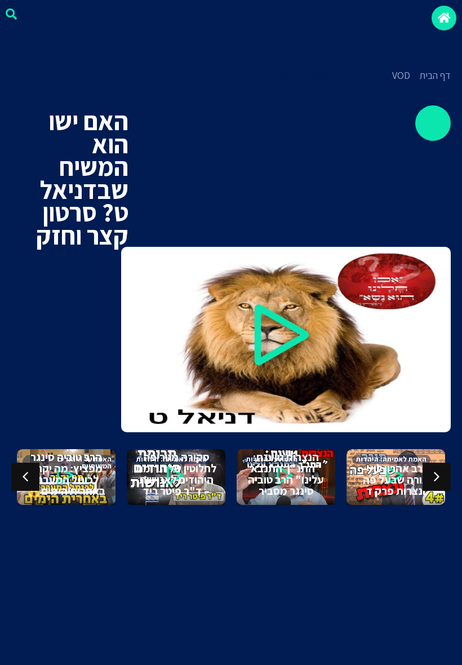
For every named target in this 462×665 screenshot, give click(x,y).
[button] (286, 339)
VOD (401, 75)
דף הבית (435, 75)
